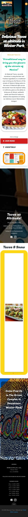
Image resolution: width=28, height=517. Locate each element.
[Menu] (26, 4)
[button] (10, 373)
